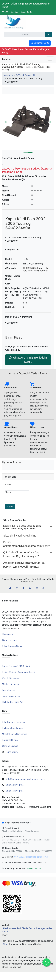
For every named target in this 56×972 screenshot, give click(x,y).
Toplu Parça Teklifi (11, 696)
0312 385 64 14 (39, 862)
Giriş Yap (14, 11)
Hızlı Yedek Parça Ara (12, 702)
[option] (28, 122)
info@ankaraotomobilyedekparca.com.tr (30, 856)
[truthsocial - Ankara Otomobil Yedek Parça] (11, 588)
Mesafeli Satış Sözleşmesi (14, 734)
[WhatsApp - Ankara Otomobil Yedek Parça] (18, 588)
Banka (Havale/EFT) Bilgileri (16, 666)
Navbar (6, 59)
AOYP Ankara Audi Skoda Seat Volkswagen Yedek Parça (27, 930)
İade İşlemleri (8, 690)
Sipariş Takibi (26, 11)
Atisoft (6, 944)
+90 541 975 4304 (15, 791)
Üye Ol (5, 11)
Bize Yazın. (12, 752)
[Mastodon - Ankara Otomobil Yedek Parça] (24, 588)
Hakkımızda (7, 634)
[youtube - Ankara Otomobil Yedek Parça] (44, 588)
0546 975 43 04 (34, 868)
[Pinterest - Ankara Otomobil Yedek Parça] (38, 588)
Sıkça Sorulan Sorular (12, 646)
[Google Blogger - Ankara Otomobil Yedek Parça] (31, 588)
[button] (28, 122)
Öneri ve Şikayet (10, 746)
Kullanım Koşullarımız (12, 728)
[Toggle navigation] (50, 59)
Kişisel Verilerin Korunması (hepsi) (18, 672)
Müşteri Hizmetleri (10, 684)
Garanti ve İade (9, 640)
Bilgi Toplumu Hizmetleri (14, 722)
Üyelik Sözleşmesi (11, 678)
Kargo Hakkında (10, 740)
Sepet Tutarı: (40, 43)
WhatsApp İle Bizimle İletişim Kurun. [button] (30, 360)
